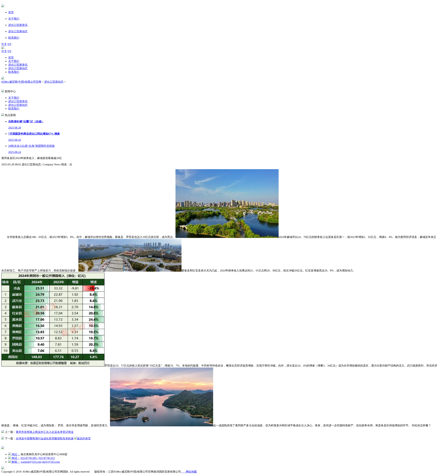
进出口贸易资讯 (18, 64)
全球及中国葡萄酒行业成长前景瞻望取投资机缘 (45, 438)
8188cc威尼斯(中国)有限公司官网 (21, 81)
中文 (4, 44)
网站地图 (189, 471)
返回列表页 (84, 438)
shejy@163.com (51, 461)
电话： (15, 458)
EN (9, 44)
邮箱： (15, 461)
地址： (15, 454)
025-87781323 (47, 458)
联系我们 (13, 71)
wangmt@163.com (31, 461)
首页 (11, 57)
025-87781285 (29, 458)
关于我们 (13, 61)
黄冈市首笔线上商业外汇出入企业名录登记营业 (45, 431)
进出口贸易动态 (18, 68)
